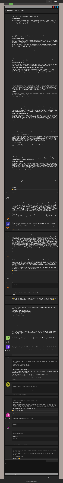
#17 (57, 422)
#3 (57, 213)
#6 (57, 251)
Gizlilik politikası (49, 477)
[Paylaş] (56, 15)
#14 (57, 382)
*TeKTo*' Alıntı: (15, 284)
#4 (57, 222)
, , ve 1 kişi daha (20, 354)
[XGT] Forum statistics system (10, 478)
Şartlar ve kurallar (43, 477)
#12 (57, 345)
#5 (57, 232)
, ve (18, 229)
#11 (57, 336)
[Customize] (14, 4)
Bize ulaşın (38, 477)
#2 (57, 192)
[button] (51, 1)
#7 (57, 273)
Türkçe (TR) (10, 477)
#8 (57, 282)
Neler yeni (55, 1)
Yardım (52, 477)
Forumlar (49, 1)
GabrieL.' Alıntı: (15, 384)
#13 (57, 357)
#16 (57, 413)
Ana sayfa (55, 477)
